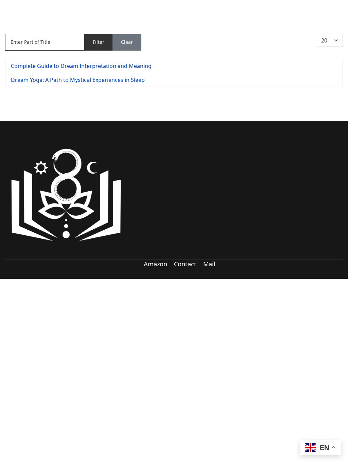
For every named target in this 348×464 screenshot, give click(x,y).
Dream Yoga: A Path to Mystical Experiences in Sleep (78, 80)
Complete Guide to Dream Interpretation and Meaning (81, 66)
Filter (98, 42)
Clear (127, 42)
